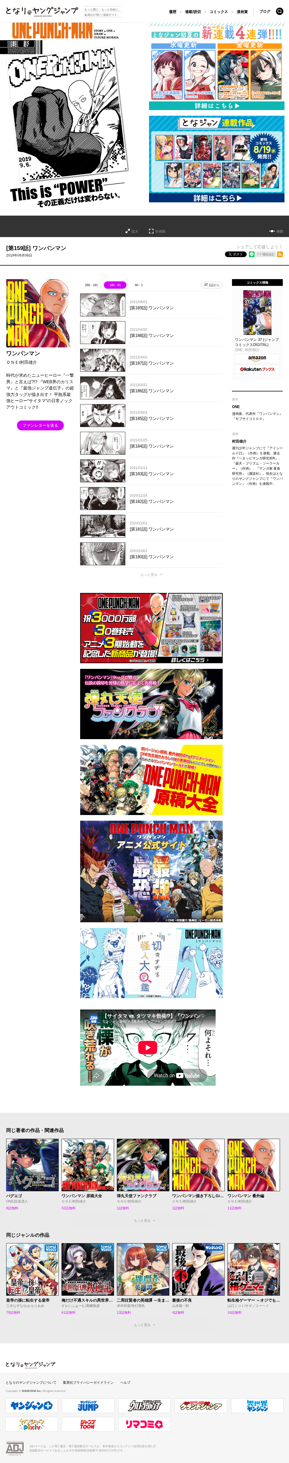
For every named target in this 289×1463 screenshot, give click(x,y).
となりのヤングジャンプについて (31, 1383)
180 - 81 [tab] (115, 285)
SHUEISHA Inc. (32, 1390)
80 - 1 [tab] (139, 285)
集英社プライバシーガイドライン (88, 1383)
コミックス (219, 12)
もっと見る (149, 575)
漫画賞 (242, 12)
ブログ (264, 11)
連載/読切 (193, 12)
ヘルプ (125, 1383)
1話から (214, 285)
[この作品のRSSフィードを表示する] (280, 254)
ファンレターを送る (40, 425)
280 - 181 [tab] (91, 285)
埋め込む (268, 254)
